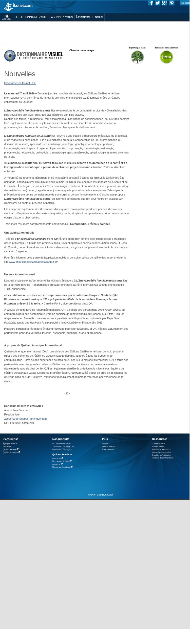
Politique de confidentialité (162, 458)
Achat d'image (158, 447)
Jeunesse (56, 464)
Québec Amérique (10, 452)
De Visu (105, 444)
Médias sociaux (108, 447)
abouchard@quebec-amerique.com (25, 418)
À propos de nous (10, 444)
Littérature (56, 458)
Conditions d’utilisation (161, 455)
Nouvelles (7, 447)
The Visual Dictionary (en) (63, 447)
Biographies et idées (60, 461)
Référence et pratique (61, 467)
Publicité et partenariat (161, 449)
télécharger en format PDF (20, 83)
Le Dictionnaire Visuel (61, 444)
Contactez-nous (158, 444)
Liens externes (108, 449)
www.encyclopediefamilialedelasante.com (33, 261)
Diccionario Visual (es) (62, 449)
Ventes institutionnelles (161, 452)
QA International (9, 449)
